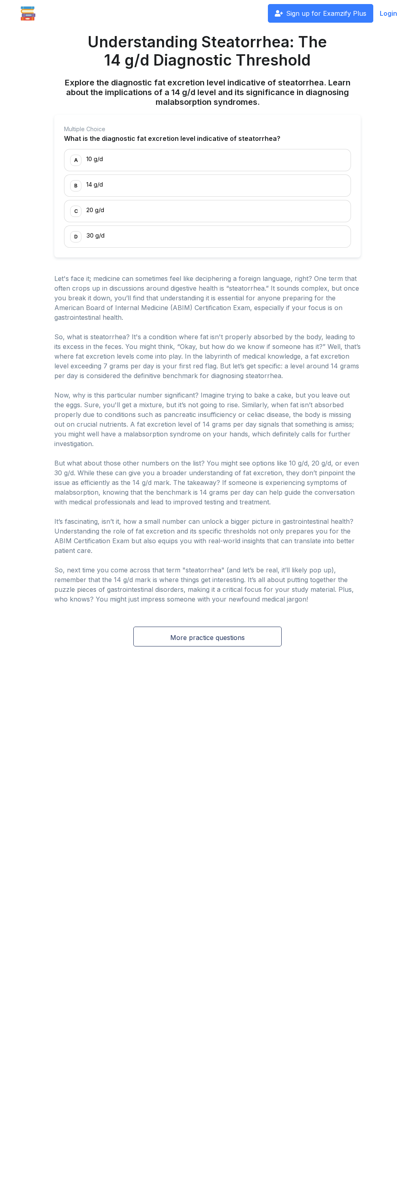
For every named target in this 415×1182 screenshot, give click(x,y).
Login (388, 13)
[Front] (28, 13)
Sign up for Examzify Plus (326, 13)
